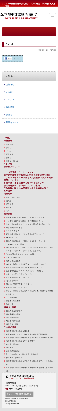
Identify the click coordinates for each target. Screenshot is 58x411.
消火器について (12, 280)
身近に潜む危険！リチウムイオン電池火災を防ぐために (28, 224)
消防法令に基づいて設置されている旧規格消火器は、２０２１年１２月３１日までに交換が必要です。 (29, 249)
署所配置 (9, 204)
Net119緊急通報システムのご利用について (23, 254)
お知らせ (10, 84)
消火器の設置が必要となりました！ (20, 284)
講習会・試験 (10, 307)
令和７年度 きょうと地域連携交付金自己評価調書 (27, 334)
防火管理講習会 (12, 317)
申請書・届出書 (12, 344)
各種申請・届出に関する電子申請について (24, 182)
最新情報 (8, 140)
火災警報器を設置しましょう (18, 277)
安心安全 (8, 213)
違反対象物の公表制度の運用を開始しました (24, 267)
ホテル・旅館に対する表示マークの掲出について (26, 264)
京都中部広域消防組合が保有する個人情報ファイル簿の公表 (29, 362)
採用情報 (10, 107)
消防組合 (8, 193)
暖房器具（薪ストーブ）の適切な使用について (25, 234)
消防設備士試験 (12, 324)
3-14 (16, 58)
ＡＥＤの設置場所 (13, 257)
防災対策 (9, 304)
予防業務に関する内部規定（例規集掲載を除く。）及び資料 (28, 189)
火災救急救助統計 (13, 351)
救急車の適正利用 (13, 300)
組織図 (8, 200)
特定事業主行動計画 (14, 357)
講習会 (9, 114)
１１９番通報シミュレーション (19, 172)
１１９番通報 (11, 297)
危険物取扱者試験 (13, 320)
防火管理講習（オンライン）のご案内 (22, 185)
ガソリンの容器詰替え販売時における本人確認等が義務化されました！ (29, 292)
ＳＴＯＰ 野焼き (12, 231)
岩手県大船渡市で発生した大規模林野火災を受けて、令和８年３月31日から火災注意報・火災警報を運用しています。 (28, 177)
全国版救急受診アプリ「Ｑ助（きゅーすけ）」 (25, 270)
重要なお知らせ (13, 122)
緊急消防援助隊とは (14, 227)
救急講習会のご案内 (14, 310)
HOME (7, 137)
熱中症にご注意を (13, 261)
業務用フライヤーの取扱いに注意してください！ (26, 217)
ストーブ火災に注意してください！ (20, 274)
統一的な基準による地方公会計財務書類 (22, 354)
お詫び (9, 91)
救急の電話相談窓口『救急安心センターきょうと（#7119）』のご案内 (26, 242)
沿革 (8, 210)
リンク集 (8, 163)
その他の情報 (10, 327)
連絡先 (8, 207)
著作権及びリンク (12, 166)
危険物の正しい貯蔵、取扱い (18, 287)
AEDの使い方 (11, 237)
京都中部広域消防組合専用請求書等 (20, 341)
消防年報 (9, 347)
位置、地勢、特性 (13, 197)
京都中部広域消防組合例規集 (18, 331)
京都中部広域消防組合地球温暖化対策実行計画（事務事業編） (29, 369)
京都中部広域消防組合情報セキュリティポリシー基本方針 (29, 337)
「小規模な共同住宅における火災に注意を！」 (25, 221)
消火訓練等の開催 (13, 314)
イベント (10, 99)
